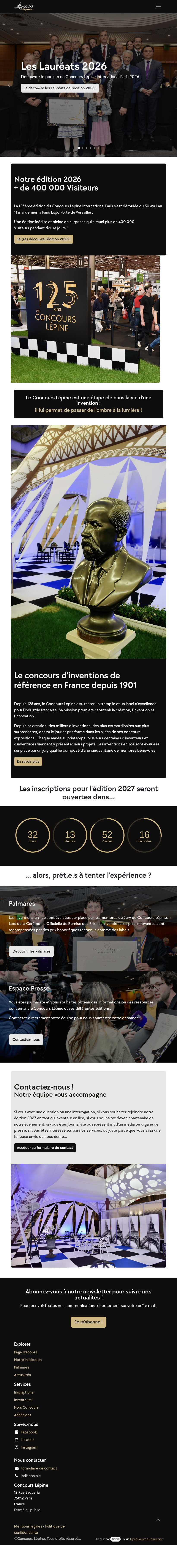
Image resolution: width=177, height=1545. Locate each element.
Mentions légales (28, 1526)
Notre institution (28, 1360)
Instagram (29, 1447)
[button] (158, 1520)
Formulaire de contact (39, 1468)
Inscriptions (23, 1392)
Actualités (22, 1375)
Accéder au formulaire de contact (45, 1147)
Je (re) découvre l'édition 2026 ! (44, 239)
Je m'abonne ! (88, 1322)
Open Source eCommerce (146, 1539)
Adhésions (22, 1415)
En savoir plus (28, 761)
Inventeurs (23, 1400)
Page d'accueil (25, 1352)
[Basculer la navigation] (158, 6)
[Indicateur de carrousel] (78, 148)
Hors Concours (26, 1407)
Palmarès (21, 1367)
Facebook (29, 1432)
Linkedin (27, 1440)
